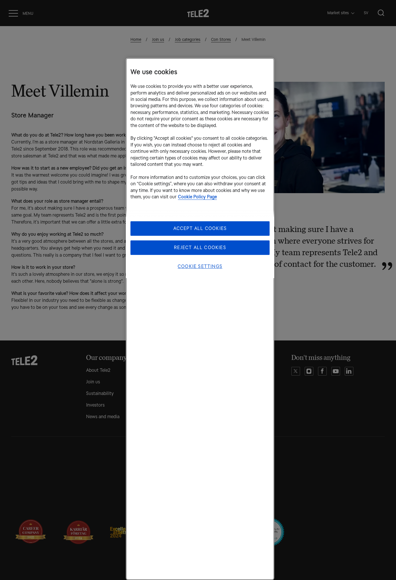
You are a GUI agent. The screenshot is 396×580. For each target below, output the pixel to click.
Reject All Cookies (200, 247)
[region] (200, 319)
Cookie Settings (200, 266)
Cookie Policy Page (197, 197)
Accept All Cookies (200, 228)
